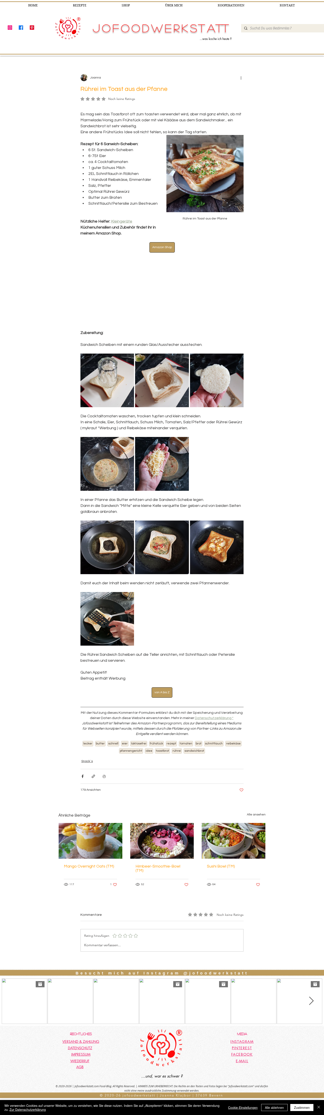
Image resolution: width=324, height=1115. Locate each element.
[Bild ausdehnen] (107, 380)
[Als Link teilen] (93, 776)
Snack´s (87, 761)
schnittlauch (214, 743)
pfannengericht (131, 750)
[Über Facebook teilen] (82, 776)
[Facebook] (21, 27)
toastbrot (162, 750)
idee (149, 750)
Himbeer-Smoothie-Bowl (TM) (158, 868)
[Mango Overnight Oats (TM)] (90, 841)
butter (100, 743)
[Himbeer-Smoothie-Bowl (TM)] (162, 841)
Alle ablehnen (274, 1107)
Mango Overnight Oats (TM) (89, 866)
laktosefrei (138, 743)
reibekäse (233, 743)
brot (198, 743)
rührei (177, 750)
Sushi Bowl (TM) (221, 866)
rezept (171, 743)
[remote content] (162, 291)
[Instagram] (10, 27)
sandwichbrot (194, 750)
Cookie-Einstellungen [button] (243, 1107)
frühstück (156, 743)
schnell (113, 743)
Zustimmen (302, 1107)
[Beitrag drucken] (104, 776)
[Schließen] (318, 1107)
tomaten (186, 743)
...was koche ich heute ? (216, 39)
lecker (87, 743)
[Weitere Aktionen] (241, 77)
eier (125, 743)
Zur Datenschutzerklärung (27, 1109)
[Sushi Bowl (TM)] (233, 841)
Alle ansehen (256, 814)
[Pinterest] (32, 27)
